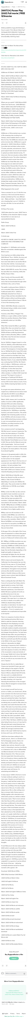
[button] (26, 2)
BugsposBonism (9, 2)
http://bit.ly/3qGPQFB (7, 58)
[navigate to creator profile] (2, 2)
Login (22, 1)
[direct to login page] (16, 973)
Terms (18, 1013)
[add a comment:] (6, 23)
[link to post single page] (14, 995)
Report (24, 1013)
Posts (13, 7)
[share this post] (25, 23)
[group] (14, 995)
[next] (26, 993)
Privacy (12, 1013)
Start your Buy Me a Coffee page (13, 1016)
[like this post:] (2, 23)
